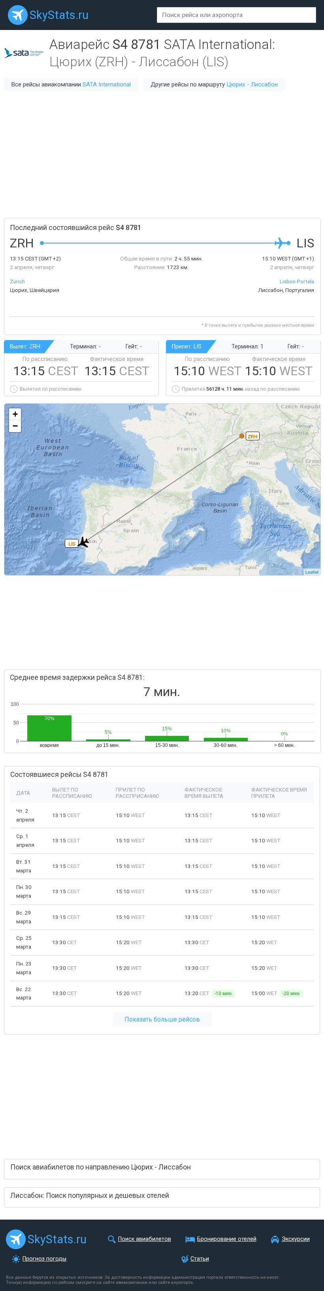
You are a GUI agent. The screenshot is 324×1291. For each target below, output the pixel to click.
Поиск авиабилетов (144, 1239)
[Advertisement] (162, 154)
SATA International (107, 84)
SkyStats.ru (59, 15)
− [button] (15, 426)
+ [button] (15, 414)
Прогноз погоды (44, 1258)
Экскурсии (296, 1239)
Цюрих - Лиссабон (252, 84)
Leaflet (311, 572)
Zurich (17, 281)
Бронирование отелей (226, 1239)
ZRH (253, 436)
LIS (71, 543)
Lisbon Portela (297, 281)
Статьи (199, 1258)
